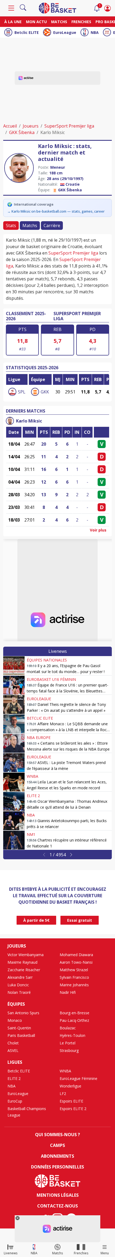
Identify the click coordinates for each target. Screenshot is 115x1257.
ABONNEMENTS (57, 1156)
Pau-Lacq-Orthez (74, 1020)
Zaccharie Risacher (23, 969)
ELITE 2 (33, 795)
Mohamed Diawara (76, 954)
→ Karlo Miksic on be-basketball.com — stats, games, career (56, 211)
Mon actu (36, 21)
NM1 (31, 834)
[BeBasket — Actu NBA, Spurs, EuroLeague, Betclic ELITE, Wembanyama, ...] (57, 7)
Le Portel (67, 1042)
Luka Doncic (18, 984)
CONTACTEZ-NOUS (57, 1206)
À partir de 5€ (36, 920)
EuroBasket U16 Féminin (51, 679)
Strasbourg (69, 1050)
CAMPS (57, 1145)
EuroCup (14, 1101)
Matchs (59, 21)
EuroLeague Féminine (78, 1078)
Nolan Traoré (19, 992)
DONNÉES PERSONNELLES (57, 1167)
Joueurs (31, 126)
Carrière (52, 225)
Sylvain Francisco (74, 977)
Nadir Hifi (68, 992)
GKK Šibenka (21, 132)
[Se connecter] (107, 8)
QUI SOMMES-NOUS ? (57, 1135)
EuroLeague (64, 32)
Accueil (10, 126)
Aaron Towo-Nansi (76, 962)
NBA (95, 32)
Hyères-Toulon (72, 1035)
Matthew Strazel (74, 969)
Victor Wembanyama (25, 954)
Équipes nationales (47, 660)
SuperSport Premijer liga (69, 126)
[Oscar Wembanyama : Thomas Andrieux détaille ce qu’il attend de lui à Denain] (14, 801)
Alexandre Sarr (20, 977)
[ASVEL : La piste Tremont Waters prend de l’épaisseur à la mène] (14, 762)
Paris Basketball (21, 1035)
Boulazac (68, 1027)
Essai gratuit (79, 920)
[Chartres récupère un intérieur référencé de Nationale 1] (14, 840)
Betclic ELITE (26, 32)
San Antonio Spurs (23, 1012)
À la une (13, 21)
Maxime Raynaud (22, 962)
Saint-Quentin (19, 1027)
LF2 (63, 1093)
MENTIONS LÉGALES (58, 1195)
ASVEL (12, 1050)
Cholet (13, 1042)
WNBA (32, 776)
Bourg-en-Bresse (74, 1012)
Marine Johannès (74, 984)
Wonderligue (70, 1086)
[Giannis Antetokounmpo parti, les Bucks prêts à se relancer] (14, 820)
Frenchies (81, 21)
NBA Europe (39, 737)
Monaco (14, 1020)
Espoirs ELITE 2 (73, 1108)
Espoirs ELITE (71, 1101)
